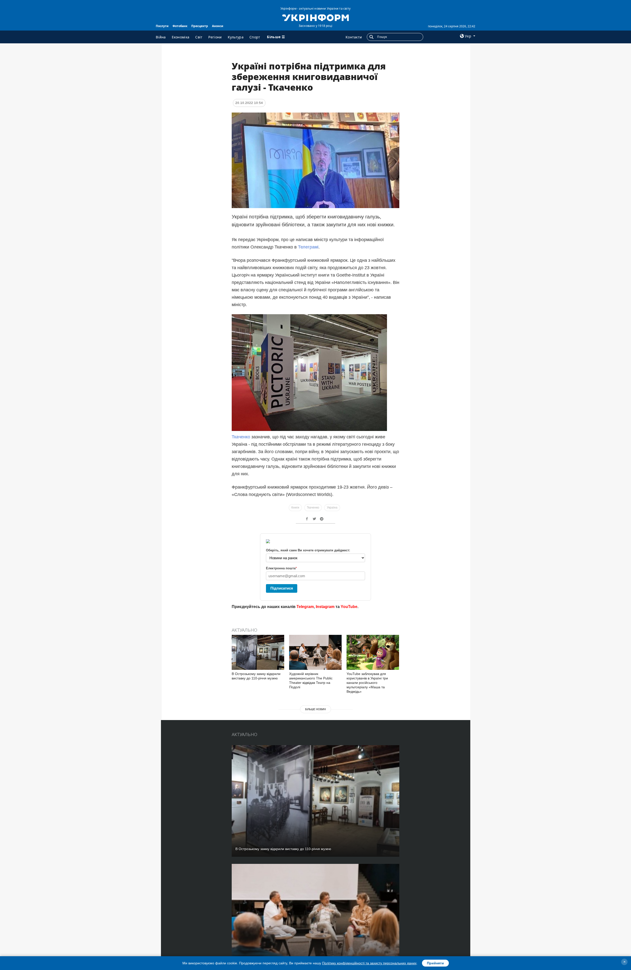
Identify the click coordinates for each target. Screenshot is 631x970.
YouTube (349, 607)
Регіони (215, 37)
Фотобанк (180, 26)
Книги (295, 507)
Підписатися (281, 588)
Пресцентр (199, 26)
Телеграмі (308, 247)
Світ (198, 37)
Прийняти (435, 963)
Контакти (354, 37)
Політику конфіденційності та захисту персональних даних (369, 963)
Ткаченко (241, 436)
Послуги (162, 26)
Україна (332, 507)
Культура (236, 37)
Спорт (254, 37)
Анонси (217, 26)
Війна (161, 37)
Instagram (325, 607)
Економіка (181, 37)
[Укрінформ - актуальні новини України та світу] (315, 17)
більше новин (315, 709)
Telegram (305, 607)
